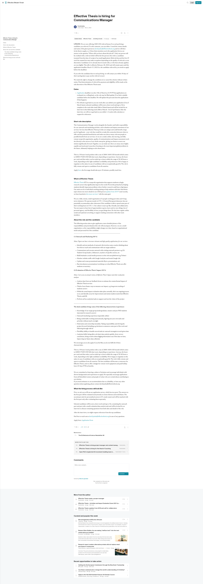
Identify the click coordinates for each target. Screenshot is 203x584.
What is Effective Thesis (9, 47)
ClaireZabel (118, 451)
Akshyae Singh (82, 571)
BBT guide (80, 566)
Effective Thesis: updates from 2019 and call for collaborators (97, 508)
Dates (4, 42)
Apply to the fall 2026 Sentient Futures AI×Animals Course (96, 574)
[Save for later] (121, 33)
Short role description (9, 45)
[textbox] (101, 468)
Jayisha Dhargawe (90, 548)
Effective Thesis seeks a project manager (91, 498)
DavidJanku (81, 26)
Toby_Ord (80, 521)
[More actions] (128, 33)
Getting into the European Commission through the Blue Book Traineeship (101, 565)
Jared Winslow (82, 548)
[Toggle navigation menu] (3, 2)
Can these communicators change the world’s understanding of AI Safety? (101, 570)
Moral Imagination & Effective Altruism (90, 519)
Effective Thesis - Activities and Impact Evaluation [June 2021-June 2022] (101, 503)
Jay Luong (89, 576)
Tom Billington (86, 534)
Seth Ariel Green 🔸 (100, 548)
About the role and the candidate (11, 49)
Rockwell (80, 534)
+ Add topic (113, 38)
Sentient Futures (82, 576)
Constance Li (96, 576)
